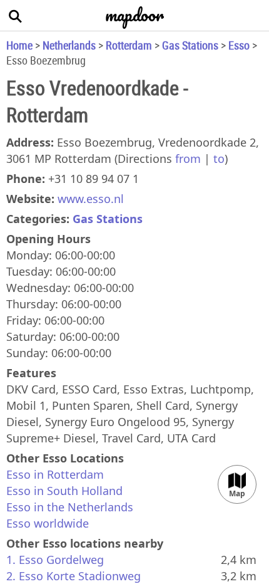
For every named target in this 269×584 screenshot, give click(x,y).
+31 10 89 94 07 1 (93, 178)
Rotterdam (129, 45)
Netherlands (69, 45)
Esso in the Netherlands (69, 506)
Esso (239, 45)
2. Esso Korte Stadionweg (73, 575)
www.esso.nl (91, 198)
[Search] (15, 15)
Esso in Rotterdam (55, 474)
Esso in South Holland (64, 490)
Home (19, 45)
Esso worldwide (47, 523)
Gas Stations (190, 45)
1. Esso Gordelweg (55, 559)
